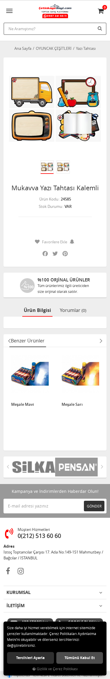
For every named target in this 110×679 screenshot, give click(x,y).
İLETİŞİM (15, 605)
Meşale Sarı (72, 404)
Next (101, 341)
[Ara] (100, 28)
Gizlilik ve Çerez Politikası (57, 669)
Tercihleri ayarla (30, 657)
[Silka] (33, 467)
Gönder (94, 506)
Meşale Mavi (22, 404)
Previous (9, 341)
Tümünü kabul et (80, 657)
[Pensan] (76, 467)
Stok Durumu (50, 206)
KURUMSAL (18, 592)
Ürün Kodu (48, 199)
